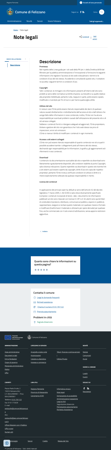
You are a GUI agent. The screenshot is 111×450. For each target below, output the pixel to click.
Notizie (85, 352)
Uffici (6, 372)
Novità (29, 21)
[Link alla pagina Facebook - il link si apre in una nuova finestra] (80, 12)
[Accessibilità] (7, 443)
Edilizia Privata (62, 359)
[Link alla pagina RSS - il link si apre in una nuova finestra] (83, 12)
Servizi (40, 21)
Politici (7, 369)
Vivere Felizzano (54, 21)
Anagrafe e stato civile (39, 352)
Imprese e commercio (38, 362)
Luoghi (85, 373)
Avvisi (85, 359)
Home (15, 30)
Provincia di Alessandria (39, 392)
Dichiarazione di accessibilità (67, 395)
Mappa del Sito (63, 441)
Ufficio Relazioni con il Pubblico (16, 425)
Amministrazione (14, 21)
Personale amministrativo (14, 366)
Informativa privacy (64, 389)
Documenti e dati (11, 355)
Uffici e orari (9, 428)
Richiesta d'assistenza (65, 409)
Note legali (61, 392)
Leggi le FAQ (61, 401)
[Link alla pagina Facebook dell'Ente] (84, 388)
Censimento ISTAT (37, 395)
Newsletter (87, 391)
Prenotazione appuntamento (67, 407)
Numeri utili (9, 432)
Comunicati (87, 355)
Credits (45, 441)
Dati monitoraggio (11, 441)
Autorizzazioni (36, 355)
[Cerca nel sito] (100, 12)
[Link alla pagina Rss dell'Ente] (88, 388)
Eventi (85, 377)
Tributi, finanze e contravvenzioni (68, 354)
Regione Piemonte (12, 2)
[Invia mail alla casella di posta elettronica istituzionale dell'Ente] (16, 410)
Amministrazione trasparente (67, 399)
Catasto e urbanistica (38, 359)
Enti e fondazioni (11, 359)
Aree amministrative (12, 352)
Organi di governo (11, 362)
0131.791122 (17, 399)
